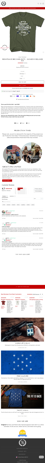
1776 (4, 204)
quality (23, 204)
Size (22, 76)
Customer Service (22, 448)
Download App (22, 347)
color (33, 204)
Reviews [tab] (4, 196)
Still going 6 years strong (21, 299)
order (28, 204)
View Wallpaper (22, 381)
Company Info (22, 451)
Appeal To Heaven (6, 299)
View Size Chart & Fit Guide (23, 99)
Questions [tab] (12, 196)
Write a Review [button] (39, 188)
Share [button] (4, 218)
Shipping (18, 67)
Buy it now (22, 85)
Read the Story (22, 416)
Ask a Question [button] (39, 191)
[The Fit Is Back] (22, 397)
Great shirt (33, 299)
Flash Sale (24, 57)
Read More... (7, 180)
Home (20, 57)
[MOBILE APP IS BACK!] (22, 330)
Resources (22, 454)
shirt (18, 204)
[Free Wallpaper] (22, 362)
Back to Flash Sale (23, 286)
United (8, 204)
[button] (40, 218)
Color (22, 71)
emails (13, 204)
